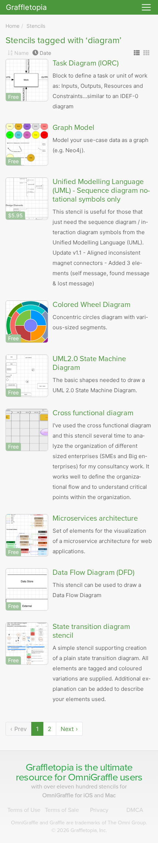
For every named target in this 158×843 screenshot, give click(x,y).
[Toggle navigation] (146, 7)
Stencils (35, 26)
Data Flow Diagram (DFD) (93, 572)
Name (21, 53)
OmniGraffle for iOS (68, 795)
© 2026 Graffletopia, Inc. (79, 830)
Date (45, 53)
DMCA (134, 810)
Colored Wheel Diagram (91, 304)
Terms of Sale (62, 810)
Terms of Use (23, 810)
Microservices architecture (95, 518)
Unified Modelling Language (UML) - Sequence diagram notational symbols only (101, 190)
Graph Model (73, 127)
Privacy (99, 810)
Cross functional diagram (93, 413)
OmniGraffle (93, 777)
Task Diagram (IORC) (86, 63)
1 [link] (37, 729)
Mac (110, 795)
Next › (69, 729)
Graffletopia (26, 7)
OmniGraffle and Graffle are (79, 823)
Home (12, 26)
